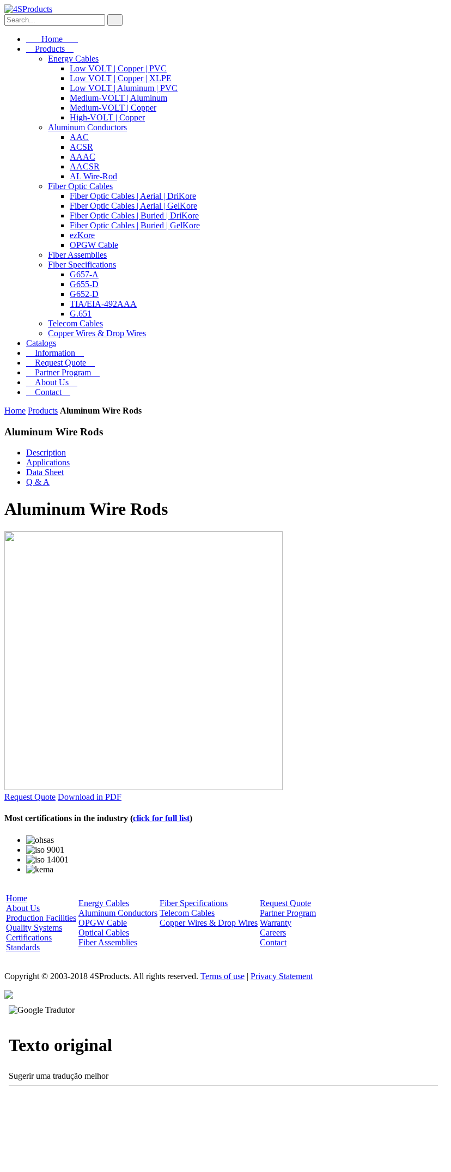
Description (46, 452)
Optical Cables (103, 932)
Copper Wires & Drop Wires (97, 333)
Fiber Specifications (82, 264)
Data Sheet (45, 472)
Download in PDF (89, 796)
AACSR (85, 166)
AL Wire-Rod (93, 176)
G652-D (84, 294)
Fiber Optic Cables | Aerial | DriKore (133, 196)
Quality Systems (34, 927)
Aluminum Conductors (87, 127)
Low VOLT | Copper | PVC (118, 68)
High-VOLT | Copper (107, 117)
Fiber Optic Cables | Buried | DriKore (134, 215)
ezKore (82, 235)
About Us (51, 382)
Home (52, 39)
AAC (79, 137)
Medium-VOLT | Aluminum (118, 97)
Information (55, 352)
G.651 (81, 313)
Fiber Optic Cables (80, 186)
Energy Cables (73, 58)
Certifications (29, 937)
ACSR (81, 146)
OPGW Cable (94, 245)
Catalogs (41, 343)
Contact (48, 392)
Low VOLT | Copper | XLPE (121, 78)
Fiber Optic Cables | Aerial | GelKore (133, 205)
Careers (273, 932)
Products (50, 48)
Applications (48, 462)
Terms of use (222, 976)
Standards (23, 947)
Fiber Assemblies (77, 254)
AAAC (82, 156)
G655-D (84, 284)
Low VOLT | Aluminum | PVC (124, 88)
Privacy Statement (282, 976)
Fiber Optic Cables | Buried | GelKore (135, 225)
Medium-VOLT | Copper (113, 107)
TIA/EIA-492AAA (103, 303)
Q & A (38, 482)
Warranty (275, 922)
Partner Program (63, 372)
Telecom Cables (75, 323)
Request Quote (60, 362)
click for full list (161, 818)
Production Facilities (41, 917)
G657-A (84, 274)
